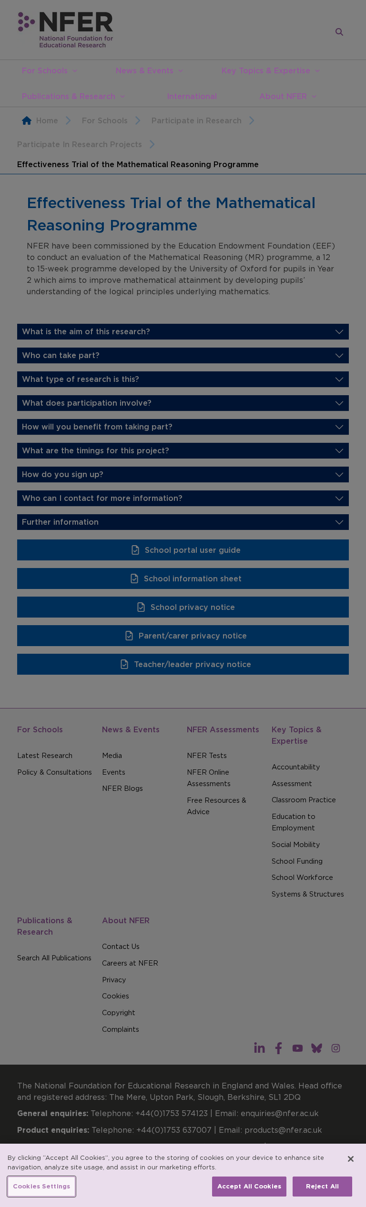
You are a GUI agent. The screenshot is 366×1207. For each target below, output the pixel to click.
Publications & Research (68, 96)
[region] (183, 1175)
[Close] (350, 1158)
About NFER (283, 96)
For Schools (45, 70)
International (192, 96)
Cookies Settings (41, 1186)
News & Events (144, 70)
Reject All (322, 1186)
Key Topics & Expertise (266, 70)
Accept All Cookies (249, 1186)
